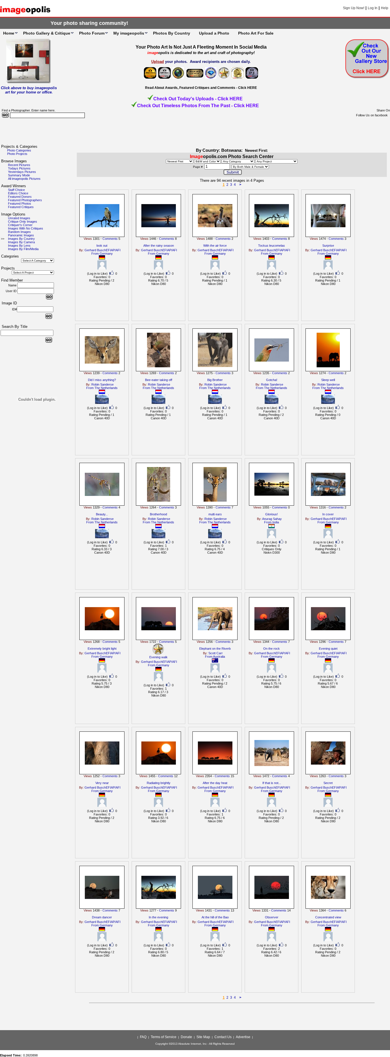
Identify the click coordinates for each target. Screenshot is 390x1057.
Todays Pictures (19, 168)
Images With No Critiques (25, 228)
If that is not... (271, 783)
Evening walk (158, 657)
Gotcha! (271, 380)
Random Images (19, 232)
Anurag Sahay (272, 518)
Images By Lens (19, 245)
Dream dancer (102, 917)
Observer (271, 917)
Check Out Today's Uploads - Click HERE (198, 98)
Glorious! (271, 514)
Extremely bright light (102, 648)
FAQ (143, 1037)
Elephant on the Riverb (215, 648)
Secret (328, 783)
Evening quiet (328, 648)
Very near (102, 783)
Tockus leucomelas (271, 245)
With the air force (215, 245)
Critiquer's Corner (20, 225)
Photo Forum (91, 33)
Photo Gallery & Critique (46, 33)
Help (384, 8)
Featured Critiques (21, 207)
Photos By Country (171, 33)
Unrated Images (19, 218)
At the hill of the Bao (215, 917)
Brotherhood (158, 514)
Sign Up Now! (353, 8)
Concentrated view (328, 917)
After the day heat (215, 783)
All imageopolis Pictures (24, 178)
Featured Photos (19, 203)
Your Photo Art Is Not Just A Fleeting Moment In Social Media (201, 47)
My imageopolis (128, 33)
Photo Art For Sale (256, 33)
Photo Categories (19, 150)
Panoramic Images (21, 235)
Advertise (243, 1037)
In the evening (158, 917)
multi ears (215, 514)
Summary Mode (19, 175)
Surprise (328, 245)
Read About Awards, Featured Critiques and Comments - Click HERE (201, 88)
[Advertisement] (195, 131)
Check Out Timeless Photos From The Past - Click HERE (198, 105)
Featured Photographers (25, 200)
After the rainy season (158, 245)
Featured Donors (20, 196)
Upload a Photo (214, 33)
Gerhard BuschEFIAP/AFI (102, 250)
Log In (372, 8)
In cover (328, 514)
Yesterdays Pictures (22, 171)
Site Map (203, 1037)
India (275, 522)
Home (8, 33)
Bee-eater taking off (158, 380)
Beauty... (102, 514)
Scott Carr (215, 653)
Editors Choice (18, 193)
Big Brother (215, 380)
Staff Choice (16, 190)
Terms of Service (163, 1037)
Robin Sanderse (102, 384)
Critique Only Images (22, 221)
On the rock (271, 648)
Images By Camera (21, 242)
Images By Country (21, 238)
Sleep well (328, 380)
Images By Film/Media (23, 249)
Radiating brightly (158, 783)
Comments (110, 238)
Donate (186, 1037)
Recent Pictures (19, 165)
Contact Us (223, 1037)
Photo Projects (17, 153)
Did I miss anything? (102, 380)
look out (102, 245)
